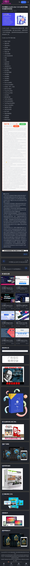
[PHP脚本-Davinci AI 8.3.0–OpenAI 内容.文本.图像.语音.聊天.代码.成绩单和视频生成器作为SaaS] (8, 297)
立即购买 (23, 124)
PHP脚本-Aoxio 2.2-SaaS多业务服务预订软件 (22, 341)
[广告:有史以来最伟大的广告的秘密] (15, 251)
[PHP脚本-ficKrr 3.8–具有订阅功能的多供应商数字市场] (8, 332)
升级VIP (16, 126)
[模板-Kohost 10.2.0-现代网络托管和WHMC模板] (22, 315)
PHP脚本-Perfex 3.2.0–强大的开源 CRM (22, 288)
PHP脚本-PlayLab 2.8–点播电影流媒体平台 (8, 288)
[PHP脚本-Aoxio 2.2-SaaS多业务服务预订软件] (22, 332)
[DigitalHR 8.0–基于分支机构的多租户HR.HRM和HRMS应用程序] (22, 297)
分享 (26, 254)
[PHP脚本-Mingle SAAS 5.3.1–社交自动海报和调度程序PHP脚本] (8, 315)
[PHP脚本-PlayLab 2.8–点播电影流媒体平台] (8, 280)
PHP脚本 (11, 11)
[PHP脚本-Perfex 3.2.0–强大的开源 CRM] (22, 280)
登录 (24, 2)
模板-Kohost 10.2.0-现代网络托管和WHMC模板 (22, 323)
